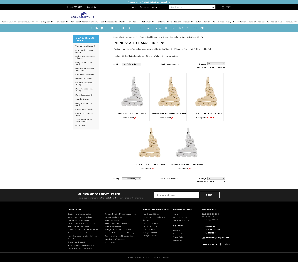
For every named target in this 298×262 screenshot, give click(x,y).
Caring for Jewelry (149, 236)
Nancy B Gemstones (257, 22)
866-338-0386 (76, 7)
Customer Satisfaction (181, 234)
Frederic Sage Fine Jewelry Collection (82, 223)
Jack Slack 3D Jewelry (275, 22)
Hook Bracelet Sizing (151, 214)
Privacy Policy (178, 237)
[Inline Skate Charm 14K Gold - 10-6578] (149, 142)
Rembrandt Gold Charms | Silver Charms (84, 69)
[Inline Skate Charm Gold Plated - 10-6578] (169, 91)
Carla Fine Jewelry (203, 22)
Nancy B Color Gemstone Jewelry (118, 230)
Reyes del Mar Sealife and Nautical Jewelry (121, 214)
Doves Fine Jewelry (26, 22)
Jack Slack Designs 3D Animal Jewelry (83, 120)
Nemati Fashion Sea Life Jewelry (80, 226)
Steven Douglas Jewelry (183, 22)
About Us (156, 7)
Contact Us (91, 7)
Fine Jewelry (291, 22)
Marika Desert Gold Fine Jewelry (80, 248)
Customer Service (180, 217)
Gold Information (149, 229)
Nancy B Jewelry (239, 22)
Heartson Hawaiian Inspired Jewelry (81, 214)
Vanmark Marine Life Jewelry (85, 46)
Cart (228, 7)
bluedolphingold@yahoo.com (217, 238)
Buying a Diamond (150, 232)
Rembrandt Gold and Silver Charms (84, 22)
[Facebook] (225, 245)
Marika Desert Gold (164, 22)
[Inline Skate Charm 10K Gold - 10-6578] (206, 91)
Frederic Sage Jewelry (44, 22)
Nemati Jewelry (62, 22)
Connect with (209, 244)
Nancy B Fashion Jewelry (84, 109)
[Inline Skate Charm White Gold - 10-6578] (186, 142)
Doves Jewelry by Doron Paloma (80, 217)
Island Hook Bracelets (127, 22)
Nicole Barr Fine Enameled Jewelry (81, 245)
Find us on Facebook (181, 220)
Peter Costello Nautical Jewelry (117, 223)
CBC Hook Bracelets (109, 22)
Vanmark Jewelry (9, 22)
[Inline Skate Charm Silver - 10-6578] (132, 91)
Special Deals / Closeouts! (115, 239)
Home (133, 7)
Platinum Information (151, 223)
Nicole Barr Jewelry (146, 22)
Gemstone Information (151, 226)
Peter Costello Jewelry (222, 22)
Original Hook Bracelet (83, 79)
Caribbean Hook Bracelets (84, 74)
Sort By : (116, 64)
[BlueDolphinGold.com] (83, 18)
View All (221, 67)
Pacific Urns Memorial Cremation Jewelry (120, 236)
